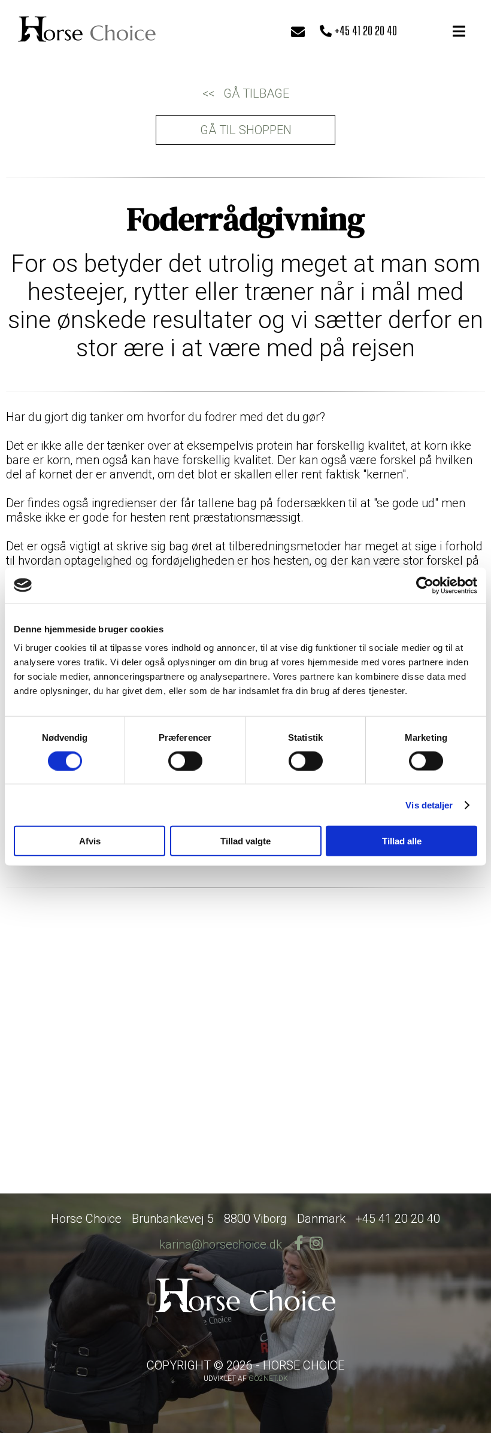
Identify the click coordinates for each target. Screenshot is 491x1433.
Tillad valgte (245, 841)
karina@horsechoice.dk (220, 1244)
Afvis (90, 841)
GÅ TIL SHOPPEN (246, 130)
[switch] (185, 760)
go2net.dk (268, 1378)
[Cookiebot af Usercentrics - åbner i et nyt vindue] (424, 585)
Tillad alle (402, 841)
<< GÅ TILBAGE (245, 93)
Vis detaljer (429, 804)
